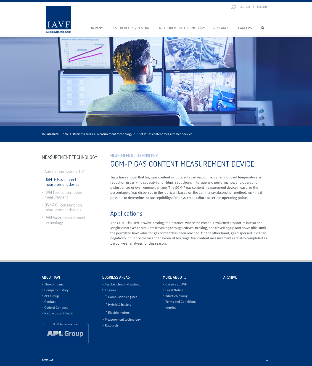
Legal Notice (174, 290)
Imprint (170, 307)
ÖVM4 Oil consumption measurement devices (63, 207)
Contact (50, 301)
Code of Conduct (56, 307)
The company (53, 284)
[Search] (264, 28)
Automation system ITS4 (65, 171)
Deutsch (245, 6)
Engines (110, 290)
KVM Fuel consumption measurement (63, 194)
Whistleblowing (176, 296)
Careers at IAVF (176, 284)
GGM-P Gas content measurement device (62, 181)
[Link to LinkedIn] (266, 360)
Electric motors (119, 312)
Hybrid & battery (119, 304)
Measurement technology (69, 157)
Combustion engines (122, 297)
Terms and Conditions (180, 301)
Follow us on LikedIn (58, 313)
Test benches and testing (122, 284)
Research (111, 325)
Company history (56, 290)
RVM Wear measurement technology (65, 220)
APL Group (51, 296)
